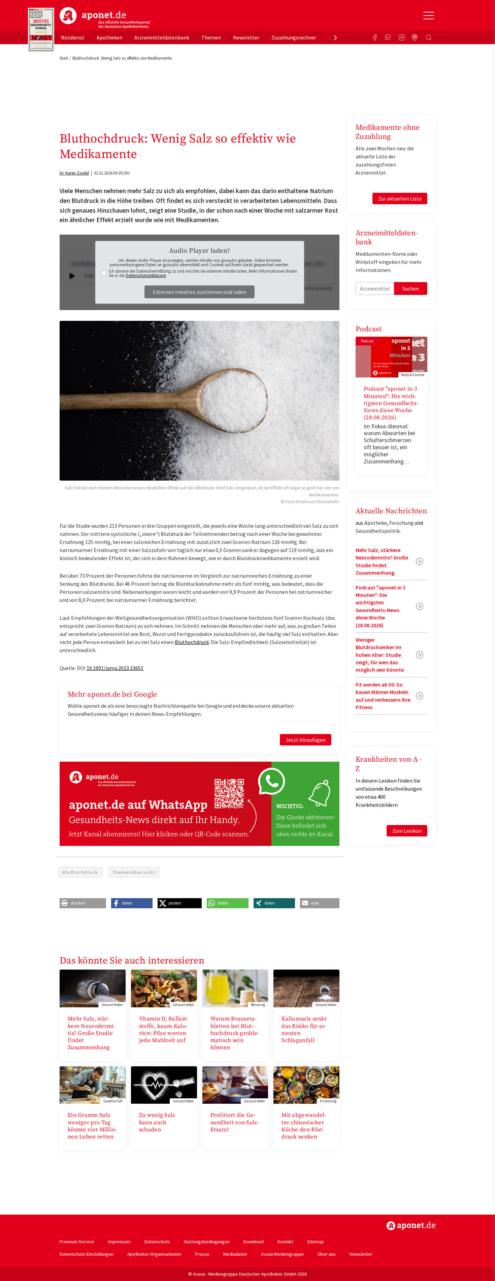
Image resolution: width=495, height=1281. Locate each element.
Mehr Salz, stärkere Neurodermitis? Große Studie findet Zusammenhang (92, 1033)
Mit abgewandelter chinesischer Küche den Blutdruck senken (304, 1125)
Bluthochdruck (192, 642)
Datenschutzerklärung (146, 275)
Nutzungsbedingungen (207, 1242)
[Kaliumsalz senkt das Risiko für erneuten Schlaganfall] (306, 987)
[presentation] (335, 37)
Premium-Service (77, 1242)
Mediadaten (235, 1254)
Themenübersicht (134, 872)
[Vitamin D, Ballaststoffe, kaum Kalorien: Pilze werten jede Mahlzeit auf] (164, 987)
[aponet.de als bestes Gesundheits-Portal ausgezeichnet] (41, 30)
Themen (211, 37)
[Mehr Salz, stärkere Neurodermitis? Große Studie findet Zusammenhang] (93, 987)
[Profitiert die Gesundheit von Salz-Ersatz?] (235, 1084)
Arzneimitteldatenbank (161, 37)
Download (253, 1242)
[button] (83, 903)
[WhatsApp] (388, 37)
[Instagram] (401, 37)
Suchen (410, 288)
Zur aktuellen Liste (400, 198)
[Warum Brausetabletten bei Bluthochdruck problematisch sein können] (235, 987)
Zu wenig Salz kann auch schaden (157, 1122)
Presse (202, 1254)
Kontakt (285, 1242)
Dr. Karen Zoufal (74, 173)
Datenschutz (157, 1242)
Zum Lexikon (407, 830)
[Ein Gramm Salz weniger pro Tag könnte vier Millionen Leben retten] (93, 1084)
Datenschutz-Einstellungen (86, 1254)
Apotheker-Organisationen (154, 1254)
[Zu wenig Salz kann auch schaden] (164, 1084)
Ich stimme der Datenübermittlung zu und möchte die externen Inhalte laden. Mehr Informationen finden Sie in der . (203, 273)
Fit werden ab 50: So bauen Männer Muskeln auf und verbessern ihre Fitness (383, 695)
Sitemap (315, 1242)
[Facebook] (375, 37)
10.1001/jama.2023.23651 (115, 668)
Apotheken (109, 37)
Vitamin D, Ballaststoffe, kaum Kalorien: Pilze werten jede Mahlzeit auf (163, 1029)
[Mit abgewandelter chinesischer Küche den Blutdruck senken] (306, 1084)
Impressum (119, 1242)
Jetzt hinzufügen (306, 739)
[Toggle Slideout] (428, 15)
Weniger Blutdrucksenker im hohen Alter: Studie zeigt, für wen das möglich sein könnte (380, 654)
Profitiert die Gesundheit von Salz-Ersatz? (234, 1122)
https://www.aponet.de (411, 1225)
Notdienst (73, 37)
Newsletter (246, 37)
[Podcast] (415, 37)
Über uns (327, 1254)
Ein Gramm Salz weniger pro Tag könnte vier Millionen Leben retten (92, 1125)
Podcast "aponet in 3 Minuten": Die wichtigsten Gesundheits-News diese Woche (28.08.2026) (391, 403)
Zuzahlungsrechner (293, 37)
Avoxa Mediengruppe (282, 1254)
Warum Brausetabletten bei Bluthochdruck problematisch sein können (234, 1033)
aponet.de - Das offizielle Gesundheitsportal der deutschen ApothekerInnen (105, 18)
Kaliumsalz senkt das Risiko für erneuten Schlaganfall (304, 1029)
